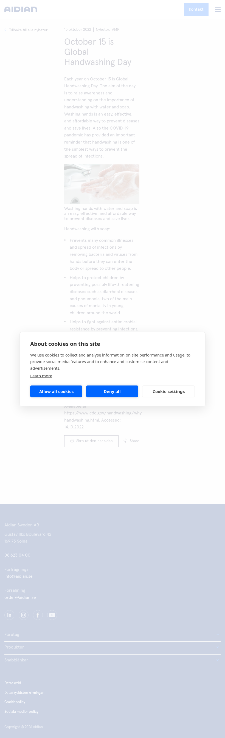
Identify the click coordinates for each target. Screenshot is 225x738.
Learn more (41, 375)
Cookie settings (169, 391)
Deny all (112, 391)
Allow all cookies (56, 391)
